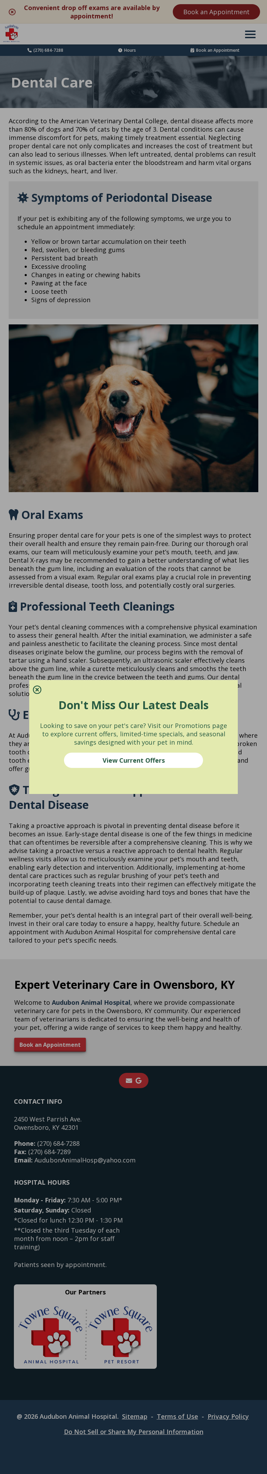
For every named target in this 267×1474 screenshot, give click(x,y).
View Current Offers (134, 760)
